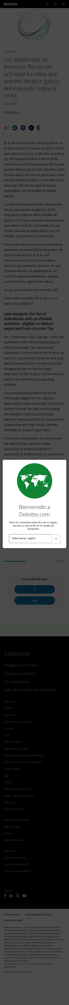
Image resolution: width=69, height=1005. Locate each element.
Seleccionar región (24, 538)
